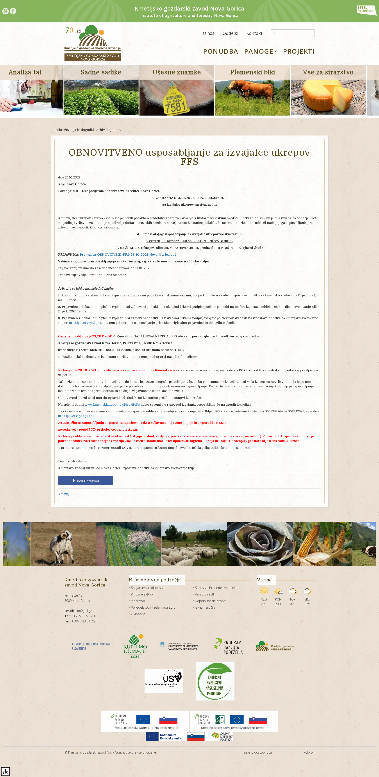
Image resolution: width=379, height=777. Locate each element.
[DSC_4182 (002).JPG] (223, 544)
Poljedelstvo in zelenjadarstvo (153, 607)
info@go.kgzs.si (80, 611)
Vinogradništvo (142, 594)
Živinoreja (138, 614)
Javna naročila (205, 607)
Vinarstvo (138, 601)
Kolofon (309, 752)
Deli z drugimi (88, 481)
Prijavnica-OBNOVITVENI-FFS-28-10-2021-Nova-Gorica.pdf (128, 254)
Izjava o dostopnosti (257, 752)
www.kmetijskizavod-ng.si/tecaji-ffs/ (112, 404)
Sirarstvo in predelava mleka (216, 587)
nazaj (65, 494)
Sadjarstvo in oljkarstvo (148, 587)
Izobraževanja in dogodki (74, 130)
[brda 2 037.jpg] (91, 544)
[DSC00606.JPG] (157, 544)
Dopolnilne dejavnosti (211, 601)
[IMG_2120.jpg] (285, 544)
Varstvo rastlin (205, 594)
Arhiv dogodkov (108, 130)
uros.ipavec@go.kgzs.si (87, 322)
